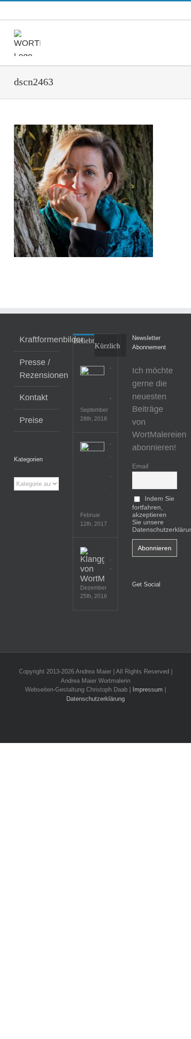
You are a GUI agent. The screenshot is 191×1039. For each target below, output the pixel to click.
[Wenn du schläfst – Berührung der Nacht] (92, 454)
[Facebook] (135, 608)
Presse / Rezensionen (36, 369)
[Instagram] (148, 608)
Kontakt (33, 397)
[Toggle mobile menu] (173, 34)
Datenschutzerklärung (95, 698)
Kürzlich (107, 346)
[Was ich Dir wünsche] (92, 378)
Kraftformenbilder (36, 339)
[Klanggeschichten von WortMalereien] (92, 565)
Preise (31, 420)
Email (140, 466)
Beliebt (83, 341)
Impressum (148, 689)
